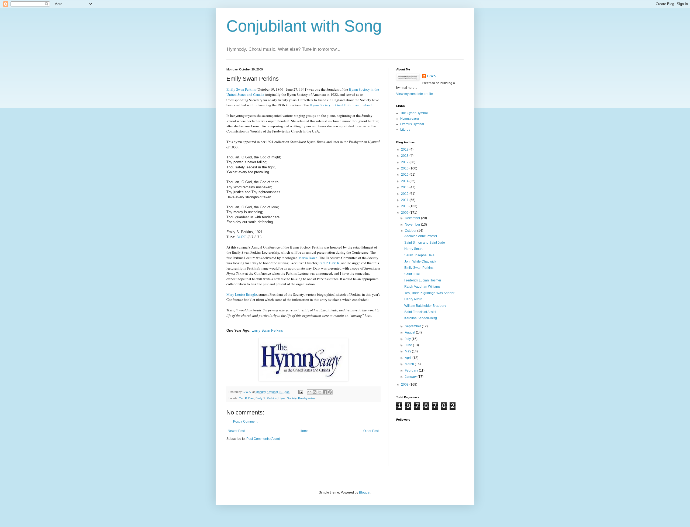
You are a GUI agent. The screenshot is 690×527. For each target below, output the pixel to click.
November (413, 224)
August (410, 332)
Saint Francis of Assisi (420, 312)
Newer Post (236, 431)
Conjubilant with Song (304, 26)
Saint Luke (412, 274)
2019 (405, 149)
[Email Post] (300, 391)
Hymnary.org (409, 119)
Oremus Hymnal (412, 124)
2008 (405, 384)
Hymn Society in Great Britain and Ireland (341, 105)
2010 (405, 206)
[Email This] (309, 392)
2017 (405, 162)
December (413, 218)
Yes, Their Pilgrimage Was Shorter (429, 293)
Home (304, 431)
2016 (405, 168)
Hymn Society (287, 398)
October (411, 231)
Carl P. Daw (246, 398)
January (411, 377)
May (408, 351)
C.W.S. (432, 76)
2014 (405, 181)
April (408, 358)
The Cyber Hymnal (414, 113)
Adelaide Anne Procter (420, 236)
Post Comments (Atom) (263, 439)
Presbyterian (306, 398)
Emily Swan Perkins (267, 330)
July (408, 339)
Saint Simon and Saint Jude (424, 242)
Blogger (364, 492)
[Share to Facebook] (324, 392)
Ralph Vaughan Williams (422, 286)
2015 (405, 174)
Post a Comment (245, 421)
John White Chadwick (420, 261)
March (410, 364)
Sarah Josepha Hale (419, 255)
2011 (405, 200)
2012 (405, 194)
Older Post (371, 431)
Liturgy (405, 129)
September (413, 326)
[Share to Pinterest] (330, 392)
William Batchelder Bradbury (425, 306)
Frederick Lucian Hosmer (422, 280)
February (412, 370)
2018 (405, 156)
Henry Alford (413, 299)
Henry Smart (413, 249)
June (409, 345)
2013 (405, 187)
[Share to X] (319, 392)
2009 (405, 213)
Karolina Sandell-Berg (420, 318)
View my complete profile (414, 94)
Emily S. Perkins (266, 398)
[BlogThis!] (314, 392)
